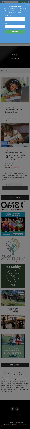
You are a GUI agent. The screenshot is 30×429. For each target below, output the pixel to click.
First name (8, 15)
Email (6, 23)
